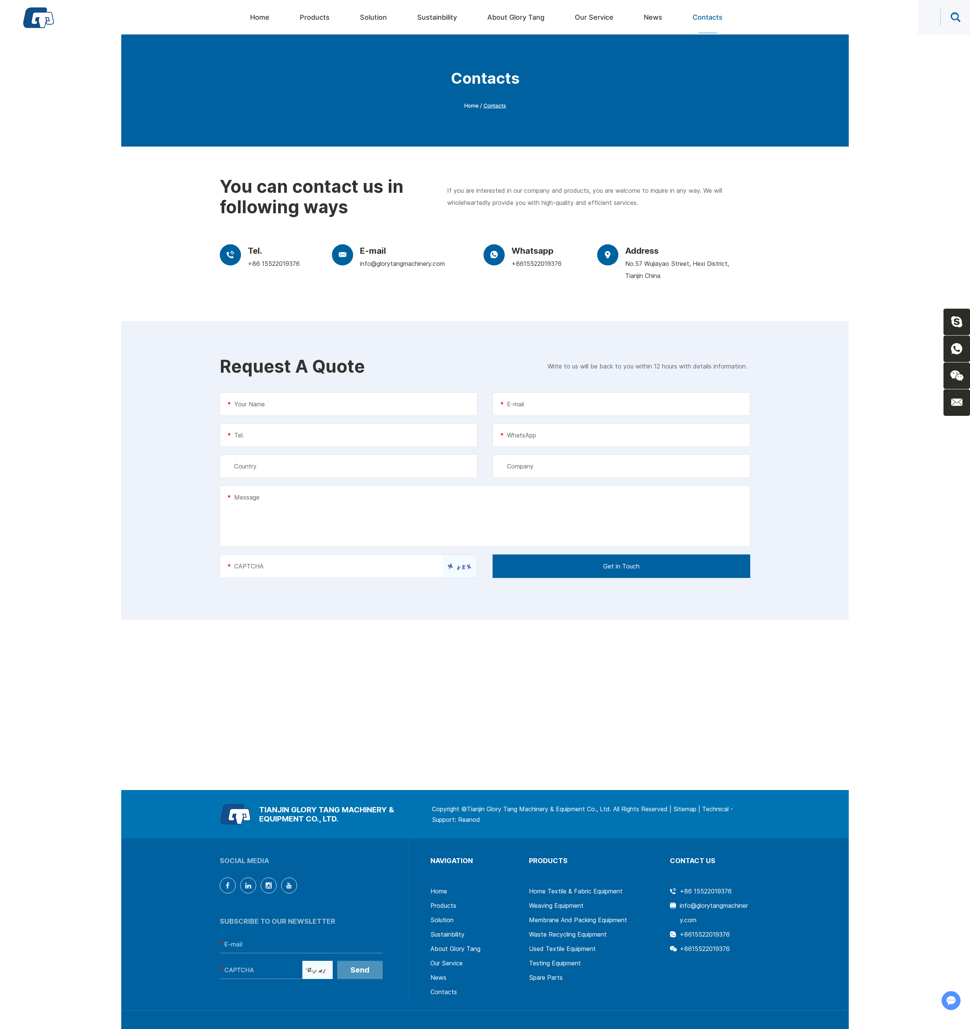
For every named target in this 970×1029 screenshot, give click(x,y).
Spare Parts (546, 977)
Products (315, 17)
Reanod (469, 819)
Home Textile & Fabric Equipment (576, 891)
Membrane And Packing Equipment (578, 920)
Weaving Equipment (556, 905)
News (653, 17)
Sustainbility (437, 17)
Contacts (708, 17)
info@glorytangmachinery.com (402, 263)
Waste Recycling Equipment (568, 934)
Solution (373, 17)
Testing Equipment (555, 963)
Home (259, 17)
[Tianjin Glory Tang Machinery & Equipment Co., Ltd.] (39, 17)
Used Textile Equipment (562, 948)
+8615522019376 (537, 263)
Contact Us (692, 861)
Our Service (594, 17)
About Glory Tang (515, 17)
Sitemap (684, 809)
